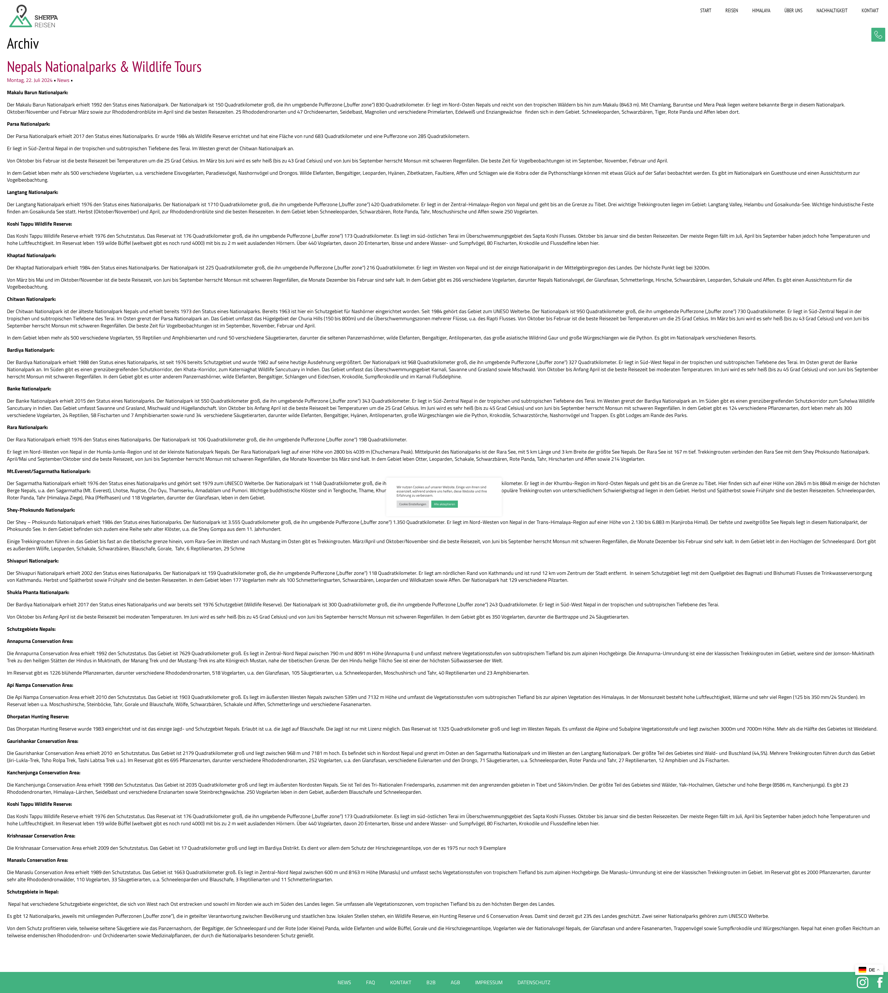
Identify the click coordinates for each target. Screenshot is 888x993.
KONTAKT (870, 10)
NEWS (344, 982)
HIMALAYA (761, 10)
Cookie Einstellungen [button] (412, 504)
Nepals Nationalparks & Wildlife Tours (104, 66)
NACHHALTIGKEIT (832, 10)
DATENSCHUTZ (534, 982)
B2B (431, 982)
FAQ (370, 982)
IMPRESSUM (489, 982)
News (63, 80)
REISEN (731, 10)
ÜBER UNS (793, 10)
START (705, 10)
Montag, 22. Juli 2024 (30, 80)
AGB (455, 982)
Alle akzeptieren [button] (444, 504)
